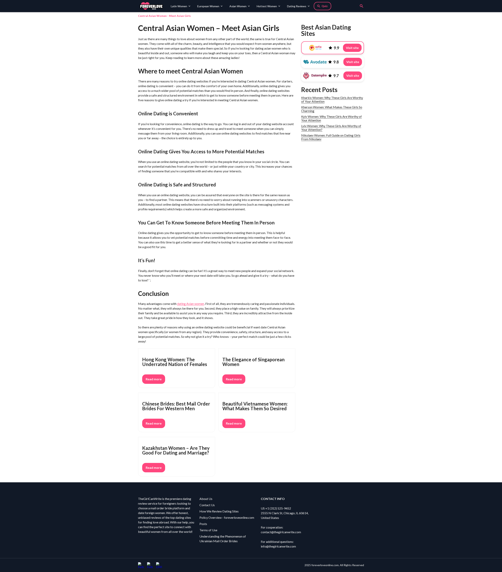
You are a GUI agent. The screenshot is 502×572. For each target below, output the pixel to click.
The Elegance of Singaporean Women (253, 362)
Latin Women (179, 6)
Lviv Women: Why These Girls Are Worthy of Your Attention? (331, 127)
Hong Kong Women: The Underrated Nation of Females (174, 362)
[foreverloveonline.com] (153, 6)
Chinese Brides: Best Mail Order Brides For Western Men (176, 406)
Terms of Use (208, 530)
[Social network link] (141, 565)
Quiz (325, 6)
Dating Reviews (296, 6)
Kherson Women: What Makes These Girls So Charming (331, 109)
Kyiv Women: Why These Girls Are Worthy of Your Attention (331, 118)
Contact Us (207, 505)
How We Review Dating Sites (219, 511)
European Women (208, 6)
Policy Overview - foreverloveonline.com (226, 517)
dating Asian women (190, 303)
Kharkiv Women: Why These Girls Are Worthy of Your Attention (332, 99)
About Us (205, 499)
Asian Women (237, 6)
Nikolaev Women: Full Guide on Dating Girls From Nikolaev (330, 137)
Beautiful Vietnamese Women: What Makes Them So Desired (254, 406)
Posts (203, 524)
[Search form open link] (361, 6)
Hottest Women (267, 6)
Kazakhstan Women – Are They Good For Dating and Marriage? (176, 450)
